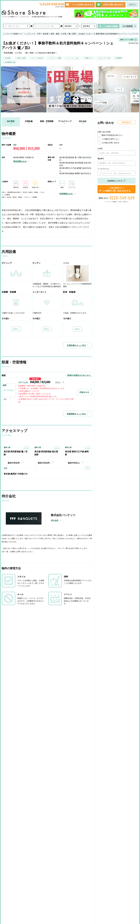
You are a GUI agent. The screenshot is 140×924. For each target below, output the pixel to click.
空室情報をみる (66, 194)
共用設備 (29, 121)
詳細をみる (84, 392)
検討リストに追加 (126, 40)
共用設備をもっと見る (76, 345)
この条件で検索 (110, 26)
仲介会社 (83, 121)
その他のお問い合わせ (110, 143)
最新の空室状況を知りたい (112, 135)
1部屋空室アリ (126, 122)
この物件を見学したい (110, 139)
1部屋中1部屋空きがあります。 (79, 375)
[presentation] (5, 91)
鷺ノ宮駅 (72, 34)
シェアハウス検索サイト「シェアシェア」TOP (22, 34)
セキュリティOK (104, 58)
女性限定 (8, 58)
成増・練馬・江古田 (58, 34)
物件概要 (11, 121)
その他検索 (127, 26)
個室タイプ (89, 58)
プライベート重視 (55, 58)
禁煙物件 (119, 58)
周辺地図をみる (20, 161)
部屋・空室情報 (46, 121)
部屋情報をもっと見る (76, 414)
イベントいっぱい (73, 58)
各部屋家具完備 (10, 62)
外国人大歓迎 (21, 58)
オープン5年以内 (37, 58)
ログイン (132, 5)
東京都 (45, 34)
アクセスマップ (65, 121)
